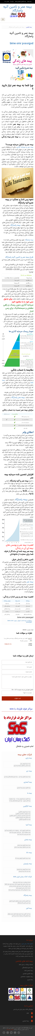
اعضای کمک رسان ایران (27, 944)
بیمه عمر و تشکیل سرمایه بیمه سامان (22, 847)
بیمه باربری (30, 980)
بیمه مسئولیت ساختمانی (27, 977)
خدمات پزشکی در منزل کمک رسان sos (21, 882)
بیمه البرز (29, 908)
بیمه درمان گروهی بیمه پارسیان (23, 869)
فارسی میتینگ (9, 1030)
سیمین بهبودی (30, 644)
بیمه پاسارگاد (15, 225)
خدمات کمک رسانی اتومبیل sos (23, 888)
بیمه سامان (28, 839)
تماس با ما (6, 1)
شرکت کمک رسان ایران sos (22, 876)
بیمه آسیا (29, 824)
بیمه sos (29, 1)
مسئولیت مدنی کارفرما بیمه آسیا (12, 830)
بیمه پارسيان (27, 863)
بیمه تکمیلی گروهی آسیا (25, 830)
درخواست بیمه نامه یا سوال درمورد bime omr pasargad (20, 621)
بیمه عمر (30, 582)
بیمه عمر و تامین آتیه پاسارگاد (17, 8)
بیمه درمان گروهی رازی (25, 764)
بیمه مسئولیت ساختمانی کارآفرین (23, 814)
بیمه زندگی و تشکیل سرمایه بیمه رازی (22, 766)
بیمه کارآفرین (27, 806)
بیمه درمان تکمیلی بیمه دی (24, 777)
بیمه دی (29, 771)
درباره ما (12, 1)
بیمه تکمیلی (29, 27)
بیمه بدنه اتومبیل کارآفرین (24, 819)
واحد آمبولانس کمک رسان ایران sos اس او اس (19, 886)
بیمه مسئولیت (12, 799)
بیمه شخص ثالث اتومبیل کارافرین (23, 817)
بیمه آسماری (28, 782)
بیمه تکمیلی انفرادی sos (20, 1)
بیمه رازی (29, 758)
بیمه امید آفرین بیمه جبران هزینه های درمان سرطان (19, 914)
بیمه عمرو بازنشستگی (27, 968)
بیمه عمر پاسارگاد (18, 397)
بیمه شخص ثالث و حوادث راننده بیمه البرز (21, 916)
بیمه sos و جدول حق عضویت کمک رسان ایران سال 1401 (17, 884)
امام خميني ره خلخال (24, 746)
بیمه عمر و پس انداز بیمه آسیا (23, 834)
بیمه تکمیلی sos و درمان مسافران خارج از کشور (19, 901)
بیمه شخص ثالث (28, 971)
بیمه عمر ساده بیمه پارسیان (24, 871)
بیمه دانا (29, 852)
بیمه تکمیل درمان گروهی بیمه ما (23, 799)
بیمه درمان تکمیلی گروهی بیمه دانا (22, 858)
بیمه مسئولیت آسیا (26, 832)
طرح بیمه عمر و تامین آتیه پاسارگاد (19, 257)
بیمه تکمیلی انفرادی (28, 974)
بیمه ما (29, 793)
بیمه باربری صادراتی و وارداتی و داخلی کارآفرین (20, 816)
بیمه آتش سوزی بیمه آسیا (15, 832)
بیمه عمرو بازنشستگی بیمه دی (11, 777)
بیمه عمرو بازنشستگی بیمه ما (15, 801)
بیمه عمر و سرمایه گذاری (24, 147)
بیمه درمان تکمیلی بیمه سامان (23, 845)
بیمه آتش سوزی (26, 801)
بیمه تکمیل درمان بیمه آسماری (23, 788)
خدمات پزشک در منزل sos (26, 965)
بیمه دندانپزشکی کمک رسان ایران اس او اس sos (19, 890)
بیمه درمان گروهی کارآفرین (24, 812)
